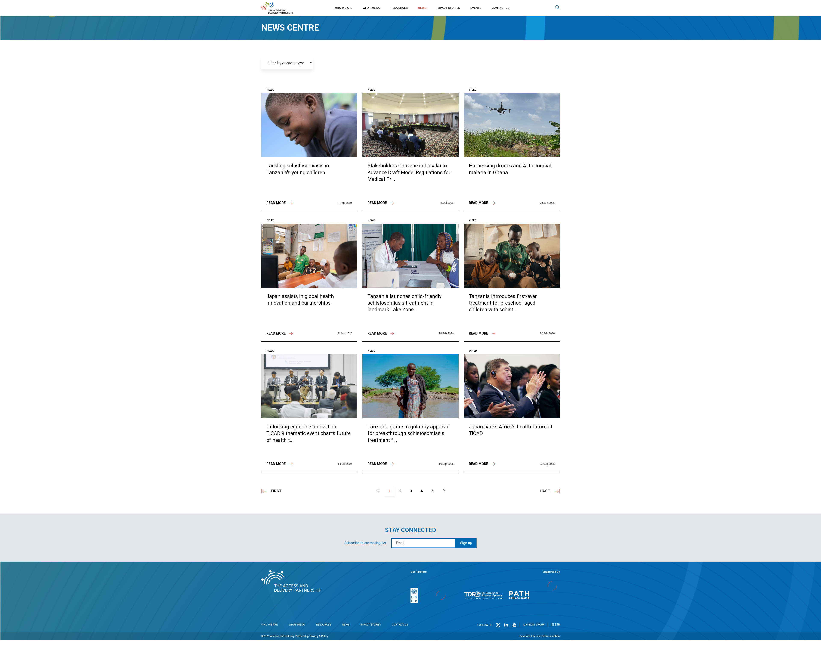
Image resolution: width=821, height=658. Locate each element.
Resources (399, 7)
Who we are (343, 7)
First (276, 491)
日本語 (555, 624)
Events (475, 7)
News (422, 7)
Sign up (466, 543)
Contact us (500, 7)
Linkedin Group (533, 624)
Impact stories (448, 7)
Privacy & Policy (319, 636)
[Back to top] (812, 649)
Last (545, 491)
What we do (371, 7)
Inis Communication (548, 636)
